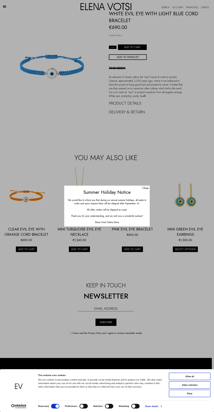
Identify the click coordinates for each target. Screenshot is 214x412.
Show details (151, 406)
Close (145, 188)
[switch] (83, 406)
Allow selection (190, 385)
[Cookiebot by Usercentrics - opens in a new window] (19, 406)
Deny (189, 393)
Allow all (189, 376)
